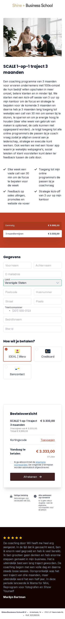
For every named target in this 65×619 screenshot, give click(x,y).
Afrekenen (31, 476)
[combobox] (7, 311)
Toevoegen (48, 440)
